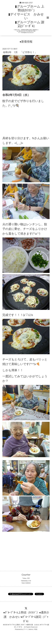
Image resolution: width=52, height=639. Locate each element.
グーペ (25, 629)
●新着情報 (26, 41)
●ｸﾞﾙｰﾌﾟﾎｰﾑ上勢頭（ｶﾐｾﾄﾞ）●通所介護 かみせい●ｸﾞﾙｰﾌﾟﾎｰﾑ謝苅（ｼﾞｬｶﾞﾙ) (26, 617)
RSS (35, 629)
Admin (31, 629)
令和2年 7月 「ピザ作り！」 (20, 52)
